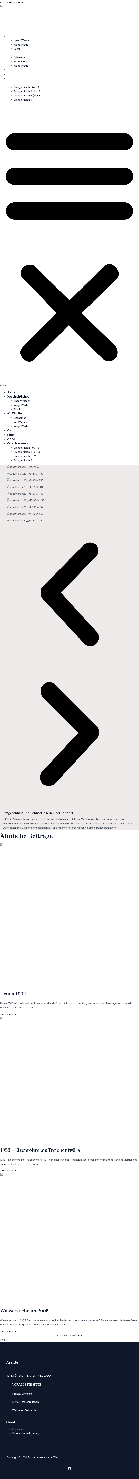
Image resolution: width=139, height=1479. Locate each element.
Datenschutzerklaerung (25, 1433)
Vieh (10, 69)
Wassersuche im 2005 (24, 1311)
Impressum (18, 1429)
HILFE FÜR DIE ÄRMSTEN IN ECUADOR (28, 1375)
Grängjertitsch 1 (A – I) (26, 87)
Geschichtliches (18, 36)
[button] (69, 246)
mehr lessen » (8, 1014)
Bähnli (17, 48)
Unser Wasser (22, 40)
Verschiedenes (17, 83)
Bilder (11, 74)
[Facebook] (69, 1469)
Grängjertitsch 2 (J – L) (27, 91)
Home (11, 32)
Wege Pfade (21, 44)
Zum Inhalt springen (11, 2)
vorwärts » (76, 1335)
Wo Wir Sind (15, 53)
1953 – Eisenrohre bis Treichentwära (40, 1150)
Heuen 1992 (13, 994)
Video (11, 78)
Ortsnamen (20, 57)
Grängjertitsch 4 (23, 99)
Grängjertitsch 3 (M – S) (27, 95)
